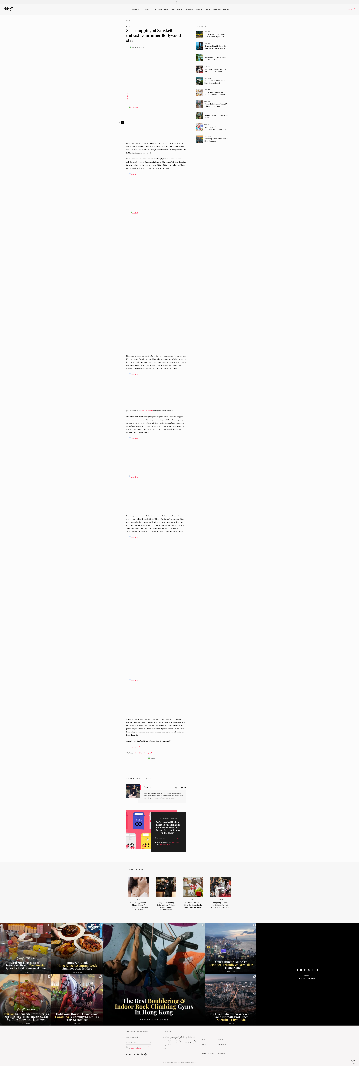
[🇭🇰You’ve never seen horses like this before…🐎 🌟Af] (77, 1000)
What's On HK (136, 9)
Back (128, 20)
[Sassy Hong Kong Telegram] (317, 970)
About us (205, 1035)
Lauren (147, 787)
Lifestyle (199, 9)
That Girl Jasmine (147, 411)
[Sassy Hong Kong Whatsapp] (313, 970)
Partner (204, 1044)
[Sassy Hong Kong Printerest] (309, 970)
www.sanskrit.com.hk (133, 747)
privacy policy (175, 842)
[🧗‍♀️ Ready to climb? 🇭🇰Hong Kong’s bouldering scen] (154, 974)
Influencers (217, 9)
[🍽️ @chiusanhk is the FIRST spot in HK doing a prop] (25, 1000)
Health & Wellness (176, 9)
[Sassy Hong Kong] (8, 9)
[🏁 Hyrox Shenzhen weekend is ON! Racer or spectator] (231, 1000)
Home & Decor (189, 9)
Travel (154, 9)
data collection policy (164, 844)
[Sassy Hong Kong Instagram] (305, 970)
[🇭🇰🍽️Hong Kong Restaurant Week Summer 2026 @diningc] (77, 948)
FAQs (203, 1039)
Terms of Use (221, 1049)
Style (160, 9)
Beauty (166, 9)
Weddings (207, 9)
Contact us (221, 1035)
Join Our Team (222, 1044)
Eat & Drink (145, 9)
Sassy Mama (221, 1053)
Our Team (220, 1039)
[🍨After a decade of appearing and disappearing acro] (25, 948)
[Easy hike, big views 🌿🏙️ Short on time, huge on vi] (231, 948)
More (164, 1049)
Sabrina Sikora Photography (143, 753)
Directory (226, 9)
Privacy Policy (206, 1049)
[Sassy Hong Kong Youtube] (301, 970)
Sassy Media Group (208, 1053)
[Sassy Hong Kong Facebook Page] (297, 970)
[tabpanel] (212, 34)
